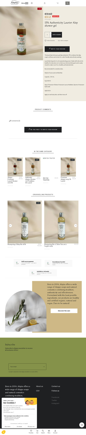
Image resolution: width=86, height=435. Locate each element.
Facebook (55, 397)
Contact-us (56, 386)
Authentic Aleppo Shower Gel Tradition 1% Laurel (30, 180)
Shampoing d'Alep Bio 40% (17, 244)
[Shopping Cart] (81, 424)
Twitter (54, 400)
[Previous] (10, 225)
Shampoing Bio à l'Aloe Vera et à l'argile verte (55, 245)
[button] (25, 3)
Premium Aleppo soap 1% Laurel (66, 179)
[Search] (67, 3)
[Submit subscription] (44, 367)
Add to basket (56, 35)
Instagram (55, 403)
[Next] (75, 225)
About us (39, 386)
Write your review (57, 49)
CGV (37, 391)
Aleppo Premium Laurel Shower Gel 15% (13, 180)
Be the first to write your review (43, 129)
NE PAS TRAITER (46, 179)
